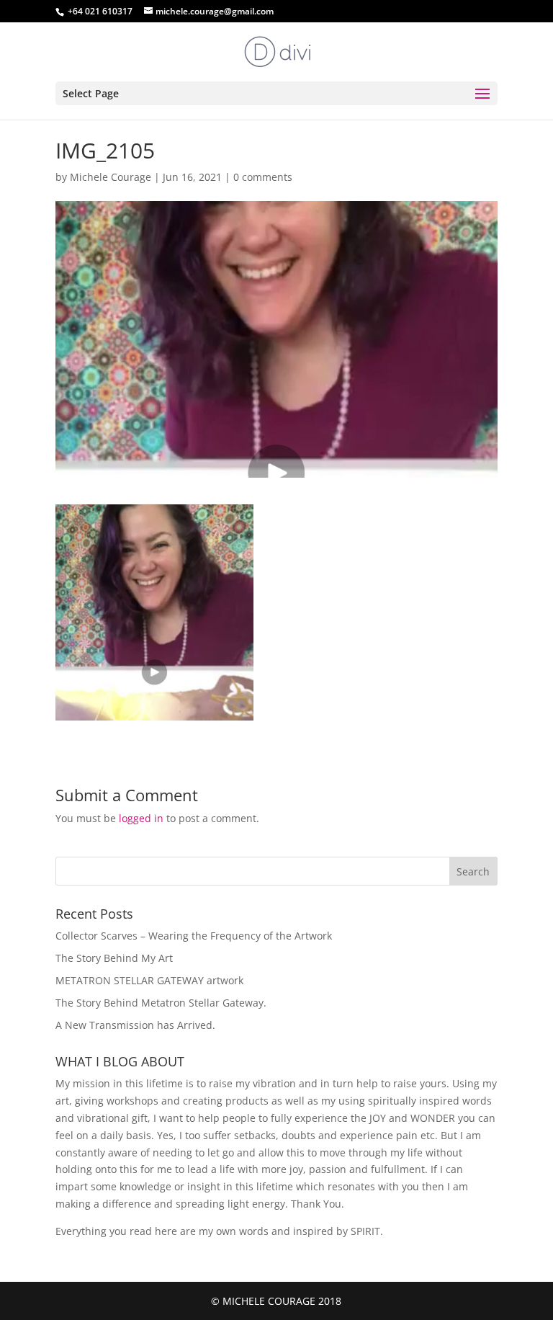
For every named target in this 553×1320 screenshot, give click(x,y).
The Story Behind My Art (114, 958)
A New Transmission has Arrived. (135, 1025)
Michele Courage (110, 177)
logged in (141, 818)
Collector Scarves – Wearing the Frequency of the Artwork (193, 935)
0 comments (262, 177)
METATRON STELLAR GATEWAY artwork (149, 980)
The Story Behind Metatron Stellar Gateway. (160, 1002)
